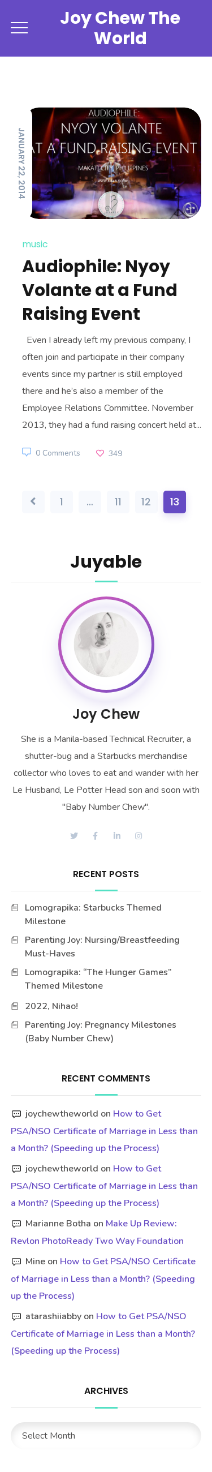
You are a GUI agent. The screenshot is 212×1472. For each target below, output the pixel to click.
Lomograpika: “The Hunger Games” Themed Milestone (98, 979)
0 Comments (58, 453)
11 (118, 502)
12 (146, 502)
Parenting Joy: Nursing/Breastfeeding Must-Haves (102, 947)
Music (35, 244)
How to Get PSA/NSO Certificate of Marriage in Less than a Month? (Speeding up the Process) (104, 1131)
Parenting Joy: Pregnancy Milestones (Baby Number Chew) (100, 1032)
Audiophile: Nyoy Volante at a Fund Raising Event (100, 290)
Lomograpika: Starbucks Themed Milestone (93, 915)
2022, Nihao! (51, 1006)
